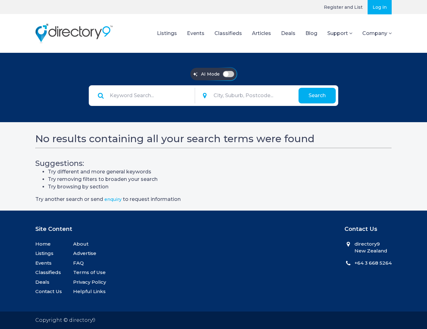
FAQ (78, 263)
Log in (380, 7)
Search (317, 95)
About (80, 244)
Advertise (84, 253)
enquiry (113, 199)
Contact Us (48, 291)
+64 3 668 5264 (373, 263)
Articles (261, 33)
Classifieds (228, 33)
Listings (167, 33)
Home (43, 244)
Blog (311, 33)
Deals (288, 33)
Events (195, 33)
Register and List (343, 7)
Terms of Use (89, 272)
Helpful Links (89, 291)
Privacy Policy (89, 282)
